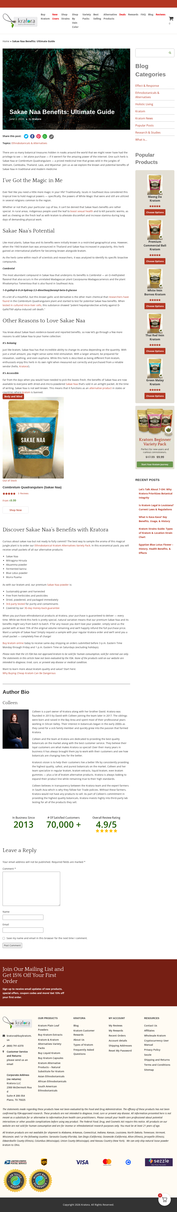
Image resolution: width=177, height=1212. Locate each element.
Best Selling (97, 16)
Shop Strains (65, 16)
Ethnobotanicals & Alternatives (29, 143)
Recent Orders (117, 1035)
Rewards (133, 14)
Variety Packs (86, 16)
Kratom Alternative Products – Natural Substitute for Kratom (51, 1067)
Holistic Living (144, 104)
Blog (150, 14)
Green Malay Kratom (155, 382)
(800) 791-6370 (15, 1045)
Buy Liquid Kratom (49, 1053)
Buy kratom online (13, 643)
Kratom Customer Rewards (84, 1032)
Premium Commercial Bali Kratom (155, 245)
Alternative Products (110, 16)
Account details (118, 1040)
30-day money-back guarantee (41, 608)
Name (6, 911)
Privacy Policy (152, 1049)
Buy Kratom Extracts (50, 1034)
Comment (9, 868)
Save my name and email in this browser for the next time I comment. (47, 938)
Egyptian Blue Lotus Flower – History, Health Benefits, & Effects (156, 549)
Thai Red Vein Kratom (155, 337)
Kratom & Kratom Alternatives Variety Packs (49, 1044)
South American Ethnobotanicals (47, 1088)
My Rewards (116, 1030)
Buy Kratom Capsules (50, 1058)
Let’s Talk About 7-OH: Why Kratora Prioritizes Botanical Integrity (155, 493)
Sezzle (147, 1054)
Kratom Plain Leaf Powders (48, 1027)
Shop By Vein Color (75, 21)
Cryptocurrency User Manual (156, 1042)
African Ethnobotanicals (52, 1081)
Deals (122, 14)
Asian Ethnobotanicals (51, 1076)
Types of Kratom (83, 1044)
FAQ (143, 14)
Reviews (160, 14)
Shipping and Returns (157, 1059)
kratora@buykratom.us (19, 1037)
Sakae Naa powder (58, 584)
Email (6, 924)
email (10, 1064)
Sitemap (149, 1069)
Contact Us (150, 1025)
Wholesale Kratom (155, 1035)
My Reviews (115, 1025)
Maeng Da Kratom (155, 198)
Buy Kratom (45, 16)
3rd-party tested (15, 603)
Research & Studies (148, 132)
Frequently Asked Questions (83, 1051)
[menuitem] (46, 20)
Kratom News (144, 118)
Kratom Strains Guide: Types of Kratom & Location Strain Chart (156, 533)
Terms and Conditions (157, 1064)
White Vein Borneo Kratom (155, 292)
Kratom (140, 111)
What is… (141, 139)
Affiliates (149, 1030)
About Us (78, 1039)
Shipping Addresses (120, 1045)
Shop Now (16, 510)
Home (6, 41)
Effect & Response (147, 86)
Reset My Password (120, 1050)
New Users (55, 16)
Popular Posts (144, 125)
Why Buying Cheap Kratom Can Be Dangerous (29, 673)
